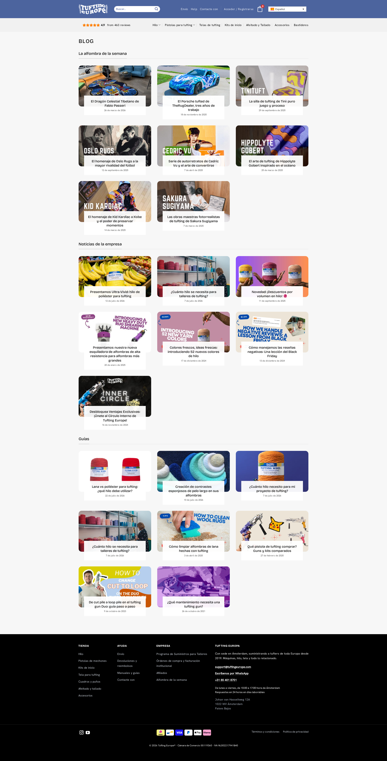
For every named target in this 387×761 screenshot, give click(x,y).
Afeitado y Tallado (258, 25)
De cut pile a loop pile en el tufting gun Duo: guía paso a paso (115, 604)
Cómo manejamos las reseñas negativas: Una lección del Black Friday (272, 352)
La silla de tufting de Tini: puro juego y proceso (272, 103)
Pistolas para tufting (178, 25)
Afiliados (161, 673)
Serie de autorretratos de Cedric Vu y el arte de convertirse (194, 163)
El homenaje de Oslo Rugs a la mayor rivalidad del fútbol (115, 163)
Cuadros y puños (89, 681)
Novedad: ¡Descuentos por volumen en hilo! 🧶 (272, 294)
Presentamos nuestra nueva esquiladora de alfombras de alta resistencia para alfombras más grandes (114, 354)
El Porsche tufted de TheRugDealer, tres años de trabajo (193, 105)
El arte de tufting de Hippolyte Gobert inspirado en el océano (272, 163)
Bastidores (301, 25)
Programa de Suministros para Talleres (181, 654)
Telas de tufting (209, 25)
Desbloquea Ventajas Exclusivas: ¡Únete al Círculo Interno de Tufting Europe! (115, 416)
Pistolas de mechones (92, 661)
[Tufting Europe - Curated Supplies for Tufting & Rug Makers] (93, 9)
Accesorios (282, 25)
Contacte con (209, 9)
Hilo (155, 25)
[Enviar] (156, 9)
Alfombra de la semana (171, 680)
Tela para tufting (89, 675)
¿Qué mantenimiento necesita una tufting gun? (193, 604)
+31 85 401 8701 (226, 680)
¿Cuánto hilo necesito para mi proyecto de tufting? (272, 489)
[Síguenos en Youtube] (88, 733)
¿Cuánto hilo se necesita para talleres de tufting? (193, 294)
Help (194, 9)
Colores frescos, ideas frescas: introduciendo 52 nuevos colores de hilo (193, 352)
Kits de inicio (233, 25)
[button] (239, 9)
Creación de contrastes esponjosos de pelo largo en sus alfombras (194, 491)
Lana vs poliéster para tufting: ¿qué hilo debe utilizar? (115, 489)
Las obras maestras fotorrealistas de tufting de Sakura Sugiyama (193, 219)
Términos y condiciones (265, 731)
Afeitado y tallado (89, 688)
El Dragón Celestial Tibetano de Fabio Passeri (115, 103)
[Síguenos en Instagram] (81, 733)
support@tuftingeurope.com (233, 667)
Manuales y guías (128, 673)
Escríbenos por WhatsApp (232, 673)
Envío (184, 9)
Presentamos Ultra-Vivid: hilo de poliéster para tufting (115, 294)
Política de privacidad (296, 731)
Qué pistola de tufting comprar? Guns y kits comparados (272, 549)
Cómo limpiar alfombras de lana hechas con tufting (193, 549)
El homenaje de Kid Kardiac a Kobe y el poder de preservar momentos (115, 221)
